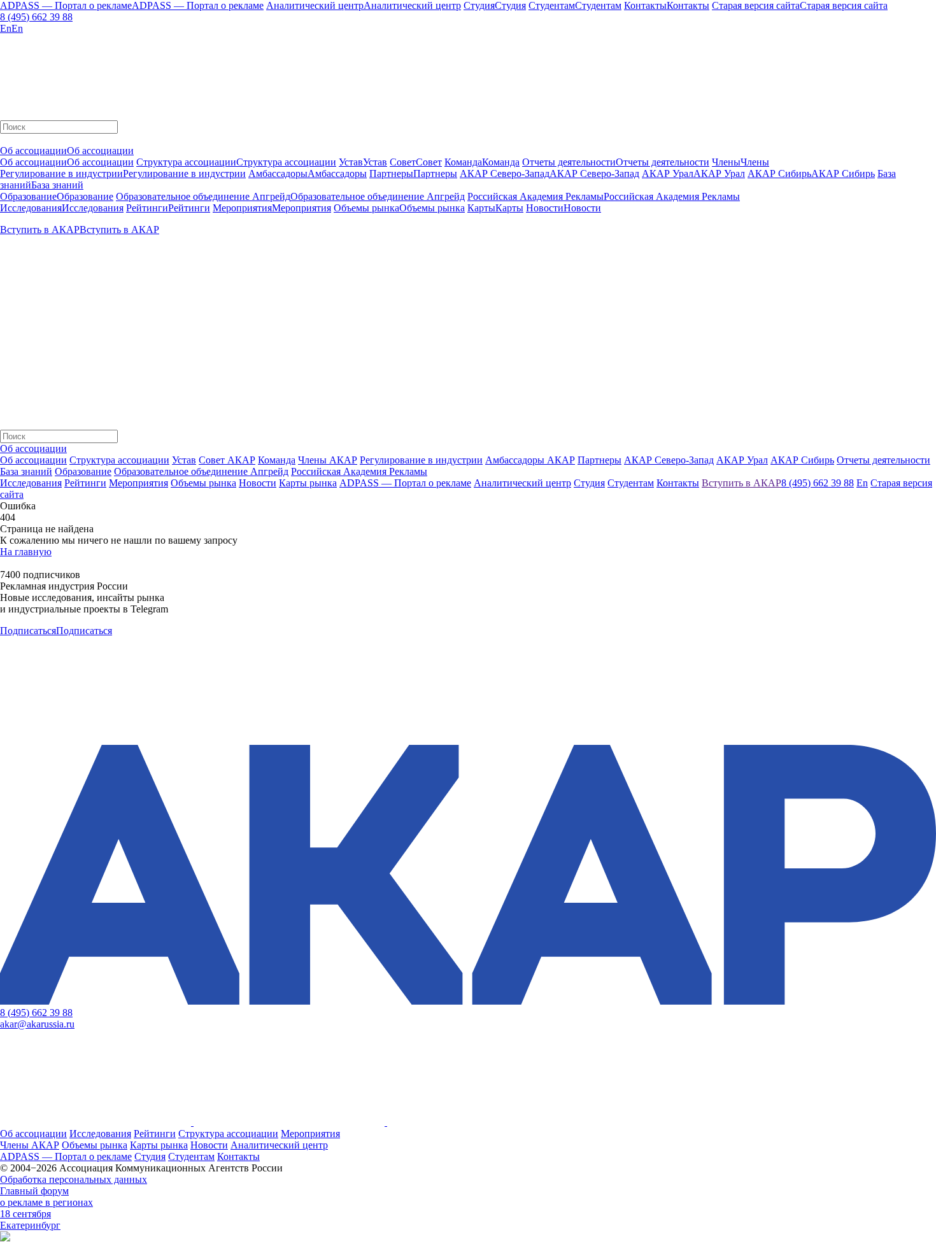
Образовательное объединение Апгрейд (201, 471)
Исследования (100, 1133)
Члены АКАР (327, 460)
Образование (83, 471)
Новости (209, 1145)
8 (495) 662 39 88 (36, 16)
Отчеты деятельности (883, 460)
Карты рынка (159, 1145)
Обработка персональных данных (73, 1179)
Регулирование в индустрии (421, 460)
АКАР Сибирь (802, 460)
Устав (184, 460)
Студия (150, 1156)
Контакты (238, 1156)
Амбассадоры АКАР (530, 460)
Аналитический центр (279, 1145)
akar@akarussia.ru (37, 1024)
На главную (26, 551)
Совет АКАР (227, 460)
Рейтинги (155, 1133)
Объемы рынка (94, 1145)
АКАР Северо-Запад (669, 460)
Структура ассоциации (119, 460)
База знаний (26, 471)
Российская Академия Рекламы (359, 471)
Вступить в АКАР (741, 482)
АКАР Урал (742, 460)
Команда (276, 460)
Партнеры (599, 460)
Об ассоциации (33, 460)
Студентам (191, 1156)
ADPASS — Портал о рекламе (66, 1156)
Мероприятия (310, 1133)
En (862, 482)
